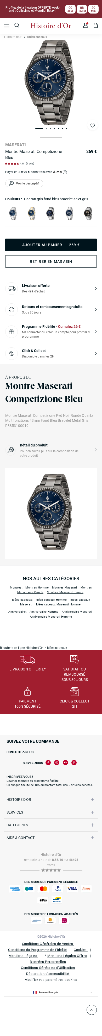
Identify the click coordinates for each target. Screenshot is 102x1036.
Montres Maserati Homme (65, 592)
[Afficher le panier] (96, 26)
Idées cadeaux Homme (51, 600)
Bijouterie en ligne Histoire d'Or (21, 648)
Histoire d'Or (12, 37)
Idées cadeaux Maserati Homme (58, 604)
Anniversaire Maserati (77, 611)
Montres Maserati (64, 587)
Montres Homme (37, 587)
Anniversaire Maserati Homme (51, 616)
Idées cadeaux (37, 37)
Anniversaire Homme (44, 611)
